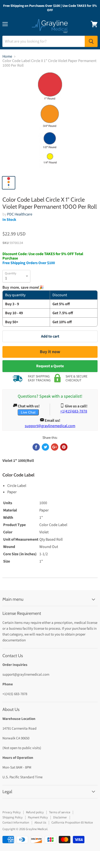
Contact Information (15, 822)
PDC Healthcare (19, 214)
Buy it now (50, 352)
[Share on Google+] (54, 447)
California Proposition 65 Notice (72, 822)
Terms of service (59, 812)
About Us (40, 822)
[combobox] (43, 41)
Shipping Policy (12, 817)
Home (7, 56)
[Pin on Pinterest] (63, 447)
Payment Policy (38, 817)
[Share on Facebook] (36, 447)
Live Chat (28, 412)
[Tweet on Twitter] (45, 447)
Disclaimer (60, 817)
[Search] (91, 41)
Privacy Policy (11, 812)
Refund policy (35, 812)
